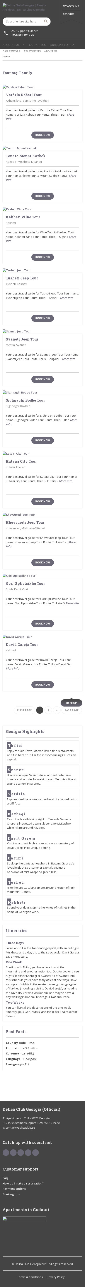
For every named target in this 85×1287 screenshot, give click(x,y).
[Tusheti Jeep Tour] (43, 270)
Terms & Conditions (30, 1277)
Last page (71, 710)
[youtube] (13, 1152)
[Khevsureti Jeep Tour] (43, 515)
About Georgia (13, 44)
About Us (50, 51)
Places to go (37, 44)
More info (66, 298)
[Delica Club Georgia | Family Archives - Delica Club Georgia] (43, 8)
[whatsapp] (28, 1152)
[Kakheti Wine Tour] (43, 209)
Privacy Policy (56, 1277)
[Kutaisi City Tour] (43, 454)
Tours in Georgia (61, 44)
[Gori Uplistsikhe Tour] (43, 576)
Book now (42, 135)
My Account (71, 6)
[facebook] (6, 1152)
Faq (5, 1178)
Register (68, 14)
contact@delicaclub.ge (20, 1128)
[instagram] (35, 1152)
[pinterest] (20, 1152)
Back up (71, 703)
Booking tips (11, 1194)
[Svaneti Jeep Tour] (43, 331)
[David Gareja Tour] (43, 637)
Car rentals (11, 51)
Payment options (14, 1189)
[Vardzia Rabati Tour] (43, 87)
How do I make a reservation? (23, 1183)
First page (24, 710)
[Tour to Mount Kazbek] (43, 148)
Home (6, 56)
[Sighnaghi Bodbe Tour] (43, 392)
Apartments (32, 51)
